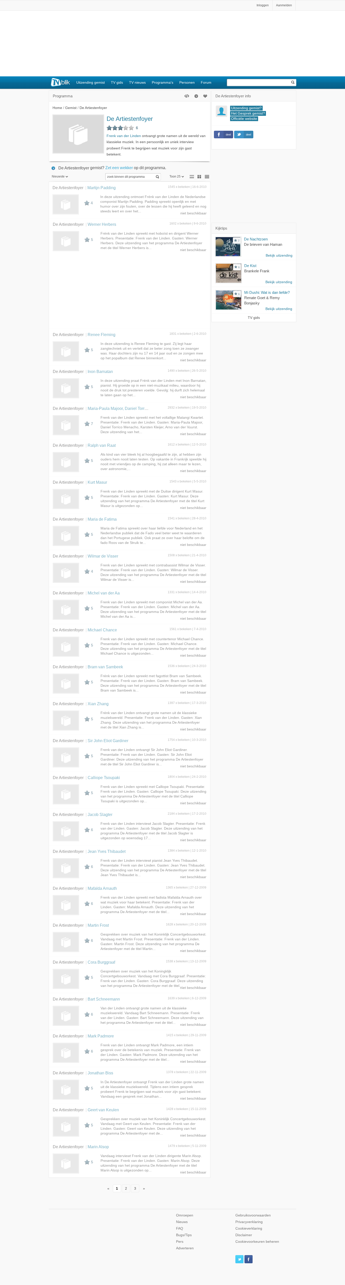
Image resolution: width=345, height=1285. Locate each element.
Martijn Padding (101, 187)
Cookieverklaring (248, 1228)
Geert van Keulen (103, 1109)
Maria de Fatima (102, 519)
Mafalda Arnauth (102, 888)
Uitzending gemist (90, 82)
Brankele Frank (256, 271)
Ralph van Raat (102, 445)
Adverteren (185, 1248)
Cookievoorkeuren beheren (257, 1242)
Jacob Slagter (100, 814)
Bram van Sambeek (105, 666)
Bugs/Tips (184, 1235)
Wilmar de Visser (103, 556)
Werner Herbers (102, 224)
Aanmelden (284, 5)
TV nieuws (137, 82)
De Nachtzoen (256, 239)
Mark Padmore (101, 1036)
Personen (187, 82)
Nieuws (182, 1222)
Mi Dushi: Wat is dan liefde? (267, 292)
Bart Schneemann (104, 999)
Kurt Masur (97, 482)
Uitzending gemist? (246, 108)
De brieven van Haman (263, 244)
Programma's (162, 82)
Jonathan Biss (100, 1073)
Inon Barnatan (100, 371)
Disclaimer (243, 1235)
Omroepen (184, 1215)
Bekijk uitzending (279, 255)
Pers (179, 1242)
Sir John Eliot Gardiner (108, 740)
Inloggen (263, 5)
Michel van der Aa (104, 593)
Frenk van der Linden (124, 136)
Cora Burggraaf (101, 962)
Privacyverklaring (249, 1222)
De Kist (250, 265)
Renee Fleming (101, 334)
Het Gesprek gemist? (248, 113)
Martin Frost (98, 925)
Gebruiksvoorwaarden (253, 1215)
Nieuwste (58, 176)
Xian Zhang (98, 703)
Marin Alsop (98, 1146)
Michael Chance (102, 630)
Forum (206, 82)
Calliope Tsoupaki (104, 777)
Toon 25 (175, 176)
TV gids (117, 82)
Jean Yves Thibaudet (107, 851)
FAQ (179, 1228)
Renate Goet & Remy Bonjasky (262, 300)
